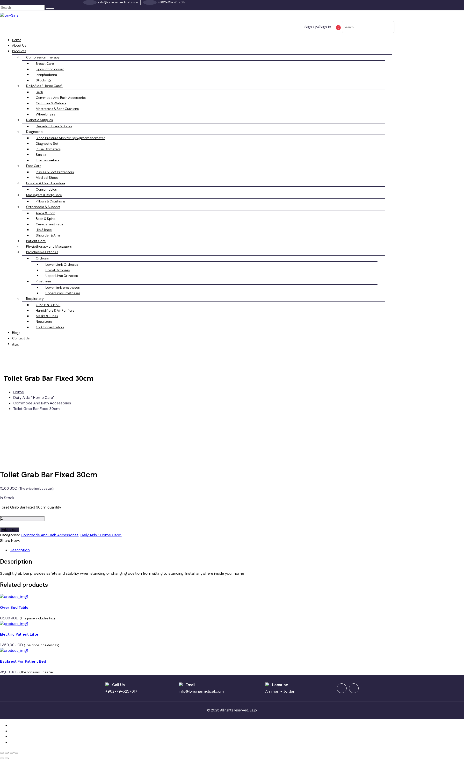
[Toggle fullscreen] (7, 752)
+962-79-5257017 (121, 691)
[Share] (12, 752)
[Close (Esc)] (16, 752)
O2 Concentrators (50, 327)
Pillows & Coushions (50, 201)
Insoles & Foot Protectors (55, 172)
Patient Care (36, 241)
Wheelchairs (45, 114)
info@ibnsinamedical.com (201, 691)
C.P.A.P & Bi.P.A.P (48, 305)
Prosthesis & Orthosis (42, 252)
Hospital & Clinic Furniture (45, 183)
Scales (41, 154)
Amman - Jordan (280, 691)
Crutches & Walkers (51, 103)
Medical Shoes (47, 177)
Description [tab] (20, 550)
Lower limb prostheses (62, 287)
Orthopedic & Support (43, 207)
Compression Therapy (42, 57)
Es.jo (253, 710)
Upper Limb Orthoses (61, 275)
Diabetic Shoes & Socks (54, 126)
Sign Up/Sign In (317, 27)
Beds (39, 92)
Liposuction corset (50, 69)
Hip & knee (44, 230)
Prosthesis (43, 281)
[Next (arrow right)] (7, 758)
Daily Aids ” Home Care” (44, 86)
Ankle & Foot (45, 213)
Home (16, 40)
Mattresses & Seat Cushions (57, 109)
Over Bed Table (14, 607)
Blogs (16, 332)
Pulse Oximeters (48, 149)
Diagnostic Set (47, 143)
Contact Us (20, 338)
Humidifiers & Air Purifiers (55, 310)
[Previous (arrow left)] (2, 758)
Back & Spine (46, 218)
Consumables (46, 189)
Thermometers (47, 160)
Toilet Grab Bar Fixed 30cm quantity (30, 507)
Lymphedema (46, 74)
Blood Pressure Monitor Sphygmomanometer (70, 138)
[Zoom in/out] (2, 752)
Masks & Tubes (47, 316)
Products (19, 51)
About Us (19, 45)
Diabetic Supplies (39, 120)
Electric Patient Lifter (20, 634)
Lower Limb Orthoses (61, 264)
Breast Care (45, 63)
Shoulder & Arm (48, 235)
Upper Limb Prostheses (62, 293)
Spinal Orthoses (57, 270)
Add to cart (9, 529)
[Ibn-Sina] (9, 15)
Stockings (43, 80)
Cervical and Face (49, 224)
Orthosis (42, 258)
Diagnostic (34, 131)
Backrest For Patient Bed (23, 661)
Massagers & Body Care (44, 195)
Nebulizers (44, 321)
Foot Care (33, 166)
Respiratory (35, 298)
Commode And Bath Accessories (61, 97)
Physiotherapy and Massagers (49, 246)
